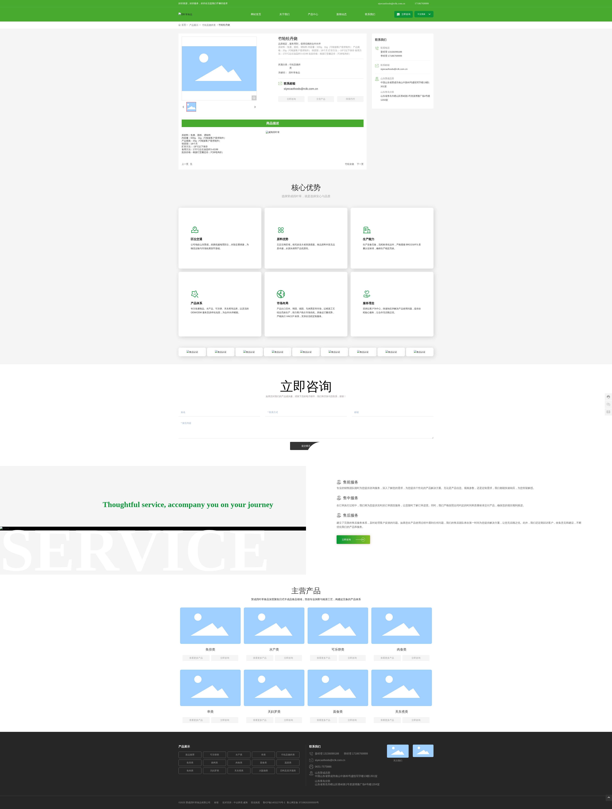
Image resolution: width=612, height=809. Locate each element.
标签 (216, 802)
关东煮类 (401, 711)
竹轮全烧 (349, 164)
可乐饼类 (338, 649)
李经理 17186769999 (391, 56)
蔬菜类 (288, 762)
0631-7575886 (323, 766)
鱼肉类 (190, 770)
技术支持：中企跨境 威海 (235, 802)
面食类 (338, 711)
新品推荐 (190, 755)
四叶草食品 (294, 72)
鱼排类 (210, 649)
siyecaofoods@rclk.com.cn (391, 3)
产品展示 (193, 25)
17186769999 (422, 3)
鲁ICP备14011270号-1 (274, 802)
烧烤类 (214, 762)
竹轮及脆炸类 (209, 25)
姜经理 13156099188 (391, 52)
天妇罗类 (274, 711)
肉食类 (401, 649)
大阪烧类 (263, 770)
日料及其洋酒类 (288, 770)
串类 (210, 711)
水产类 (274, 649)
